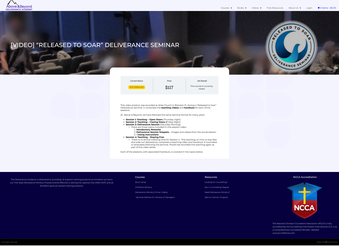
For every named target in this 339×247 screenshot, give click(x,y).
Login (309, 8)
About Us (293, 8)
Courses (225, 8)
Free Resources (275, 8)
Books (240, 8)
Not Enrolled (137, 87)
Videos (255, 8)
